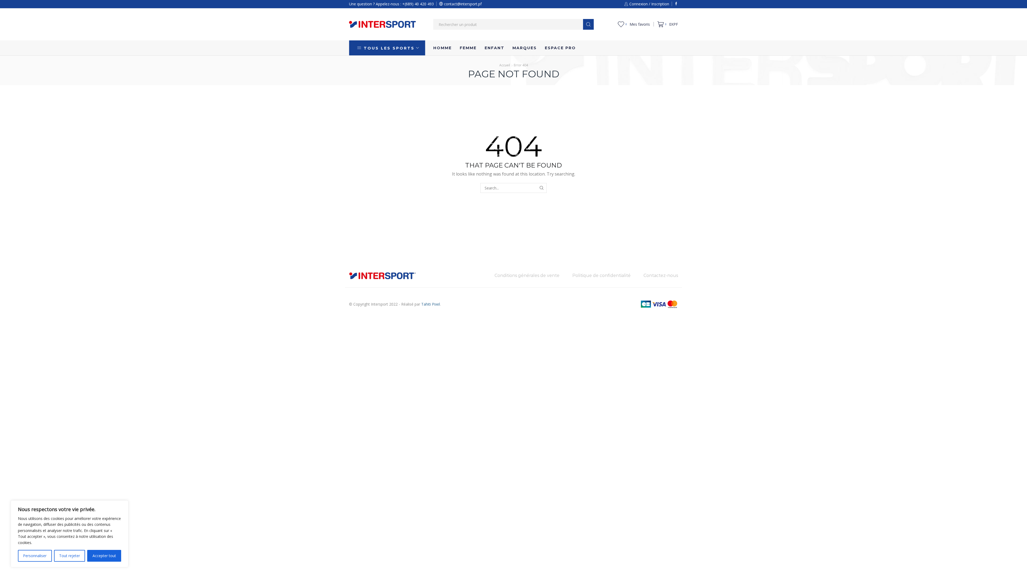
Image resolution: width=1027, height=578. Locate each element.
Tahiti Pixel (430, 304)
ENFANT (494, 47)
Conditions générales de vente (527, 275)
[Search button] (588, 24)
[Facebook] (676, 4)
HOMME (442, 47)
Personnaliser (35, 555)
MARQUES (524, 47)
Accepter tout (104, 555)
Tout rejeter (69, 555)
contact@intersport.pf (462, 3)
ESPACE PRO (560, 47)
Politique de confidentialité (601, 275)
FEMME (468, 47)
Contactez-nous (660, 275)
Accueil (504, 65)
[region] (69, 533)
